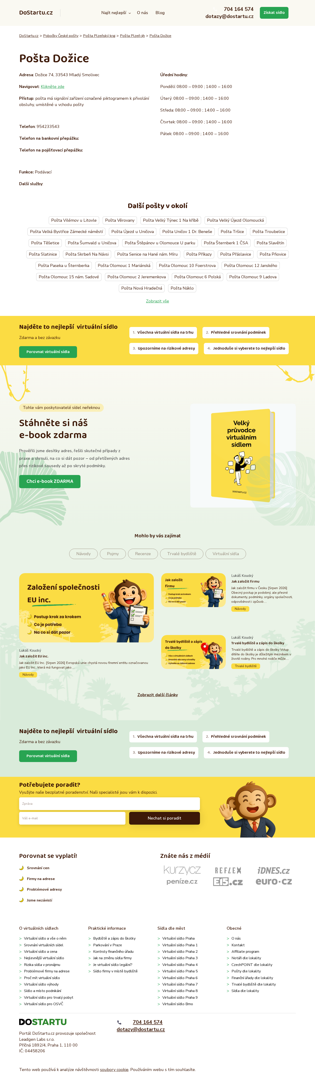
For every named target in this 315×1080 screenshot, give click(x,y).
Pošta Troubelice (269, 231)
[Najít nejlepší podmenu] (129, 13)
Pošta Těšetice (45, 243)
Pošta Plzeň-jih (132, 35)
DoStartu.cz (36, 13)
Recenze (143, 554)
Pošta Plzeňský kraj (99, 35)
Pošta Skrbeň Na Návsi (87, 254)
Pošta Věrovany (119, 220)
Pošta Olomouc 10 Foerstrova (187, 265)
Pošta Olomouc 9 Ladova (252, 277)
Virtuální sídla (226, 554)
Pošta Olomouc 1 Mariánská (124, 265)
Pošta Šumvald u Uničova (92, 243)
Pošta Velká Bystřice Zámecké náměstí (66, 231)
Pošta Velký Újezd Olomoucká (235, 220)
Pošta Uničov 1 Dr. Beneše (187, 231)
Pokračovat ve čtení (86, 662)
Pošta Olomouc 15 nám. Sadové (69, 277)
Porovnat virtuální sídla (48, 352)
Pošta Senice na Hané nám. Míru (147, 254)
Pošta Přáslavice (235, 254)
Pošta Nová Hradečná (141, 288)
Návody (83, 554)
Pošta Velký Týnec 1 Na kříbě (171, 220)
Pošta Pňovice (273, 254)
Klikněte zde (52, 86)
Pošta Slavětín (270, 243)
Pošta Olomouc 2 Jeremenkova (136, 277)
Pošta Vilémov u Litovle (74, 220)
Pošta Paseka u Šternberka (63, 265)
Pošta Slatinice (43, 254)
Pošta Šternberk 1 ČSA (226, 243)
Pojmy (113, 554)
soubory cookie (114, 1069)
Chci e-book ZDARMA (50, 481)
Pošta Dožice (160, 35)
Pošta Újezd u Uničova (132, 231)
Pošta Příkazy (199, 254)
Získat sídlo (274, 12)
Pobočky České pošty (60, 35)
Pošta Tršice (232, 231)
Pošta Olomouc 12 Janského (250, 265)
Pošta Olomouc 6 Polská (197, 277)
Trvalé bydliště (181, 554)
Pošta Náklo (182, 288)
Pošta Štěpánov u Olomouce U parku (160, 243)
